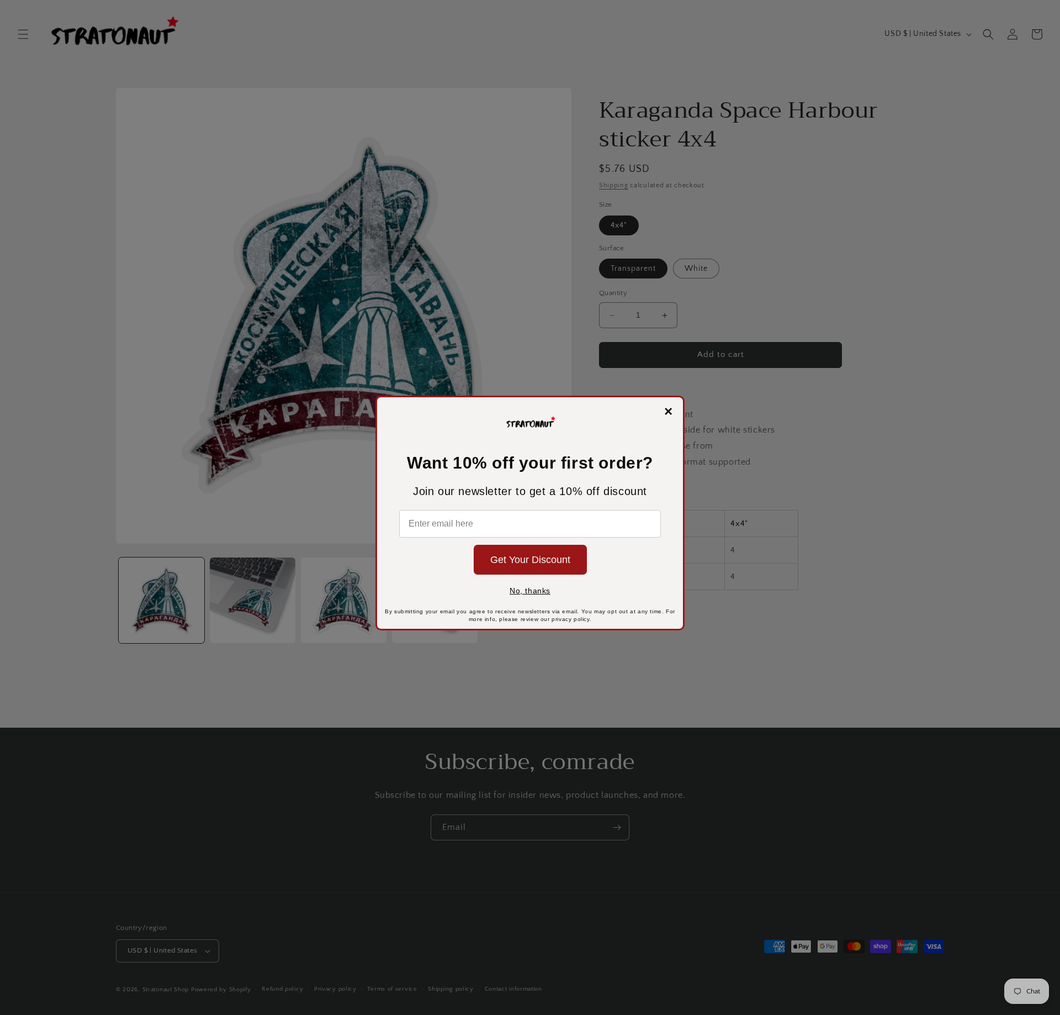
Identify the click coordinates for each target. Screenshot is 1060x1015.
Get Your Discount (530, 559)
